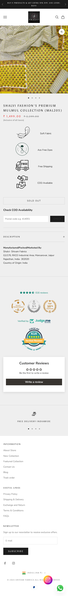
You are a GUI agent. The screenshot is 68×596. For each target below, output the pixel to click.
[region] (34, 417)
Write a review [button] (34, 382)
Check (57, 218)
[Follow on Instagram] (13, 563)
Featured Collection (13, 461)
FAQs (6, 516)
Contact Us (9, 466)
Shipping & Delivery (13, 499)
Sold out (34, 200)
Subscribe (15, 551)
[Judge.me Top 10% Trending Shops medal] (49, 306)
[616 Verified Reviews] (34, 352)
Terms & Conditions (13, 510)
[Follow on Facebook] (5, 563)
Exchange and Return (14, 505)
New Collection (11, 456)
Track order (9, 477)
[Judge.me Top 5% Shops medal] (34, 306)
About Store (9, 450)
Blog (5, 472)
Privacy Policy (10, 494)
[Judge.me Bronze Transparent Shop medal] (18, 306)
